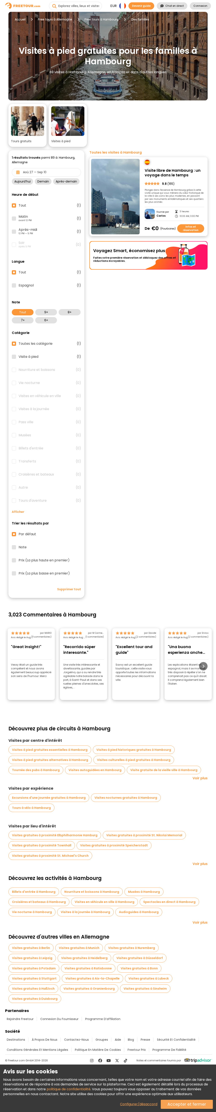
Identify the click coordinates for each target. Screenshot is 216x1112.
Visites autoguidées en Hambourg (95, 770)
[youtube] (108, 1060)
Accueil (20, 19)
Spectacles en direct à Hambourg (169, 902)
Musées (50, 435)
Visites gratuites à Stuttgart (34, 978)
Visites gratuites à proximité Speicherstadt (114, 845)
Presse (145, 1040)
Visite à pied (50, 357)
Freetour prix (137, 1050)
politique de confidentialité (68, 1089)
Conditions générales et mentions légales (37, 1050)
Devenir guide (141, 6)
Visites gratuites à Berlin (31, 948)
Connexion (200, 6)
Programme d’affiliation (102, 1019)
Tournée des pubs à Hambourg (36, 770)
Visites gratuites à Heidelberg (84, 958)
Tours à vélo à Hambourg (31, 808)
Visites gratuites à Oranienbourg (89, 988)
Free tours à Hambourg (102, 19)
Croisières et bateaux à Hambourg (39, 902)
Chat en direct (174, 6)
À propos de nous (44, 1040)
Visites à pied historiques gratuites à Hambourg (133, 750)
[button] (27, 125)
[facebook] (100, 1060)
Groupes (102, 1040)
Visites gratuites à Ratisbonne (88, 968)
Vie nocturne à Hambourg (32, 912)
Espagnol (50, 285)
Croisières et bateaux (50, 474)
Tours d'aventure (50, 501)
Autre (50, 487)
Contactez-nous (76, 1040)
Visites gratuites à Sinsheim (145, 988)
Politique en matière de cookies (98, 1050)
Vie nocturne (50, 383)
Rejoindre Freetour (20, 1019)
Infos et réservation (190, 228)
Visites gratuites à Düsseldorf (139, 958)
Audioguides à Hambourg (139, 912)
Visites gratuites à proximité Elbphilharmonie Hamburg (54, 835)
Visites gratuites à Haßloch (33, 988)
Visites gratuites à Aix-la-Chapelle (92, 978)
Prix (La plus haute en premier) (44, 560)
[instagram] (91, 1060)
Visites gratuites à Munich (79, 948)
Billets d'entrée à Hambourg (33, 892)
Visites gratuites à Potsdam (34, 968)
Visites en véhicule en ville (50, 396)
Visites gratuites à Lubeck (148, 978)
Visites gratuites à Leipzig (32, 958)
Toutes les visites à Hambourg (115, 152)
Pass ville (50, 422)
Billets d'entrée (50, 448)
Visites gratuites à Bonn (139, 968)
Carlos (161, 215)
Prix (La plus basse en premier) (44, 573)
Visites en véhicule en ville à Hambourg (104, 902)
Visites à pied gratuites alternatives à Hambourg (50, 760)
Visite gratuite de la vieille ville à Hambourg (163, 770)
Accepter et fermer (186, 1104)
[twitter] (117, 1060)
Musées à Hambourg (144, 892)
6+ (46, 320)
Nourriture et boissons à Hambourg (91, 892)
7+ (23, 320)
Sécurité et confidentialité (176, 1040)
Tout (22, 312)
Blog (131, 1040)
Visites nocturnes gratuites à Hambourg (125, 798)
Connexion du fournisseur (59, 1019)
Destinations (16, 1040)
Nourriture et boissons (50, 370)
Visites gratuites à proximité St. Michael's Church (50, 856)
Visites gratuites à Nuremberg (131, 948)
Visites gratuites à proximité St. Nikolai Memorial (144, 835)
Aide (118, 1040)
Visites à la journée (50, 409)
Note (23, 547)
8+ (70, 312)
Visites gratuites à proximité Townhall (41, 845)
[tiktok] (125, 1060)
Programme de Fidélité (169, 1050)
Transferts (50, 461)
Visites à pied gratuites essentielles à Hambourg (50, 750)
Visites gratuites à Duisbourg (35, 999)
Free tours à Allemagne (55, 19)
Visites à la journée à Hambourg (85, 912)
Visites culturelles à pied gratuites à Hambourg (133, 760)
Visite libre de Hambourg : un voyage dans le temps (173, 173)
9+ (46, 312)
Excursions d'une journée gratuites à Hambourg (49, 798)
